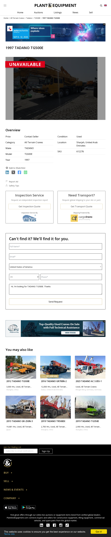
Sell (91, 12)
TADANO (29, 148)
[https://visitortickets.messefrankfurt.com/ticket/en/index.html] (55, 32)
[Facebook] (56, 525)
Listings (58, 12)
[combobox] (55, 267)
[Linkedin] (43, 525)
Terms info (9, 534)
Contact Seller (32, 136)
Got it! (99, 531)
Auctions (38, 12)
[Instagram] (62, 525)
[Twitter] (49, 525)
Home (20, 12)
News (75, 12)
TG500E (28, 154)
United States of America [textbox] (21, 267)
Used (79, 136)
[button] (55, 473)
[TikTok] (68, 525)
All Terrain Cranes (34, 142)
